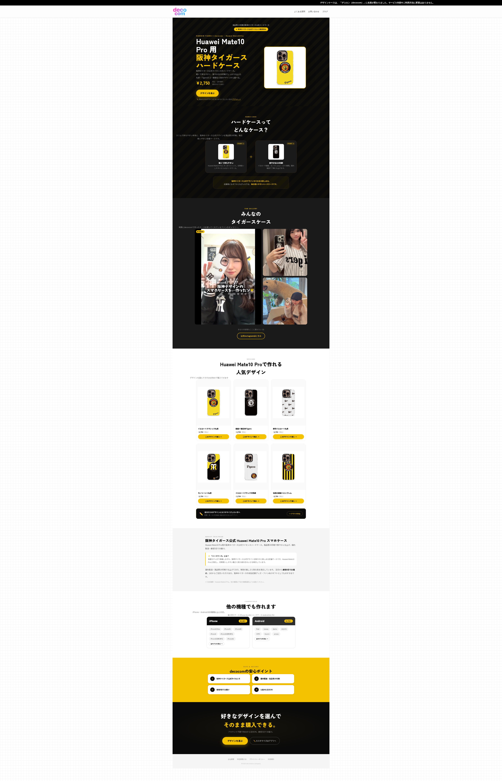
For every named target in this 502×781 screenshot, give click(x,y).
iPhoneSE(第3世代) (227, 634)
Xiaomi (267, 634)
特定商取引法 (241, 759)
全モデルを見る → (217, 644)
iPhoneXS (227, 629)
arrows (276, 634)
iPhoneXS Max (215, 629)
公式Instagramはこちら (251, 336)
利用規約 (271, 759)
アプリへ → (236, 99)
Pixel (257, 629)
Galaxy (266, 629)
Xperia (275, 629)
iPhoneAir (230, 639)
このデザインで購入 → (213, 437)
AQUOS (284, 629)
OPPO (258, 634)
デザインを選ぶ (207, 93)
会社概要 (231, 759)
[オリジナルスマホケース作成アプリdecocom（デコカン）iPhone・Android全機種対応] (180, 11)
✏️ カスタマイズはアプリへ (264, 740)
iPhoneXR (238, 629)
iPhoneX (213, 634)
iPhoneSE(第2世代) (217, 639)
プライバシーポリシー (257, 759)
